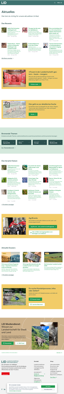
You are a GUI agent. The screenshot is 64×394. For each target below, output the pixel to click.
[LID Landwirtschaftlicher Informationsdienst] (10, 362)
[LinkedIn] (4, 389)
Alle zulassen (48, 386)
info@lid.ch (37, 381)
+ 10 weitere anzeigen (8, 204)
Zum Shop (53, 377)
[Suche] (54, 2)
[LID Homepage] (4, 3)
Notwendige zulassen (48, 389)
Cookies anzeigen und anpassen (15, 390)
